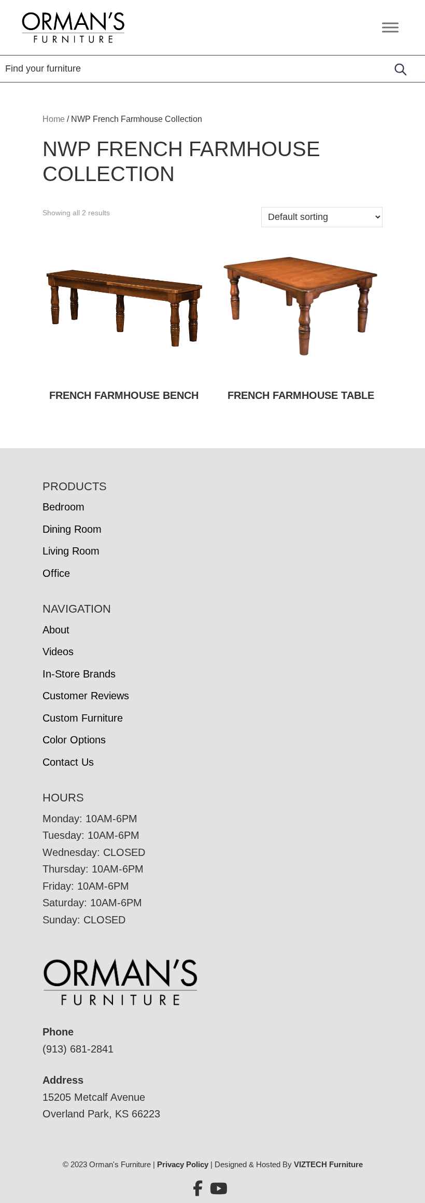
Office (56, 573)
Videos (58, 651)
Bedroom (63, 507)
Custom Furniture (82, 718)
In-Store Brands (79, 674)
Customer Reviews (85, 695)
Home (53, 119)
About (55, 629)
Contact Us (68, 762)
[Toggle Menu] (390, 27)
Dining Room (72, 529)
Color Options (74, 739)
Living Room (71, 551)
